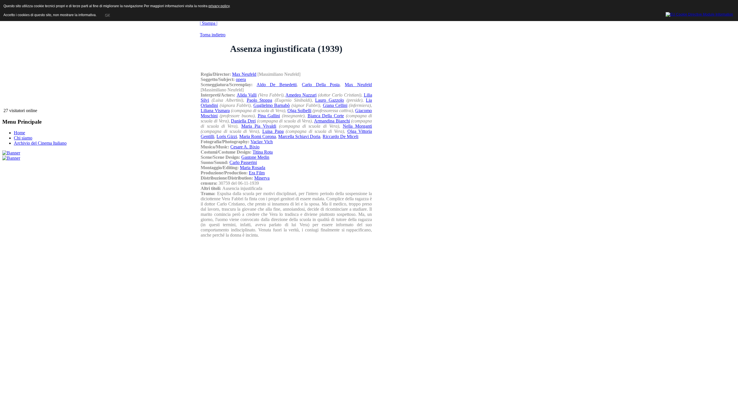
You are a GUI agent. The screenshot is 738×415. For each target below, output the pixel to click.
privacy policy (218, 6)
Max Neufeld (244, 74)
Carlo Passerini (243, 162)
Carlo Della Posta (321, 84)
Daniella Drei (243, 120)
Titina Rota (263, 152)
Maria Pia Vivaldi (258, 126)
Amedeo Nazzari (301, 95)
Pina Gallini (269, 115)
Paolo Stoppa (259, 100)
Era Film (257, 172)
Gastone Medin (255, 157)
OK (107, 15)
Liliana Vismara (215, 110)
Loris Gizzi (226, 136)
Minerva (262, 178)
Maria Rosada (252, 167)
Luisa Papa (273, 131)
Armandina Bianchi (332, 120)
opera (241, 79)
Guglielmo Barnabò (271, 105)
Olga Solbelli (299, 110)
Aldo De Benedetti (277, 84)
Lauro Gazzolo (329, 100)
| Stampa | (208, 23)
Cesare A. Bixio (244, 146)
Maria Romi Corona (257, 136)
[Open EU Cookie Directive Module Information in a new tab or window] (699, 14)
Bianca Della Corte (326, 115)
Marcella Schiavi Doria (299, 136)
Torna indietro (212, 34)
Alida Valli (247, 95)
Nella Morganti (357, 126)
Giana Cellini (335, 105)
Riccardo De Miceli (340, 136)
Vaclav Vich (262, 141)
